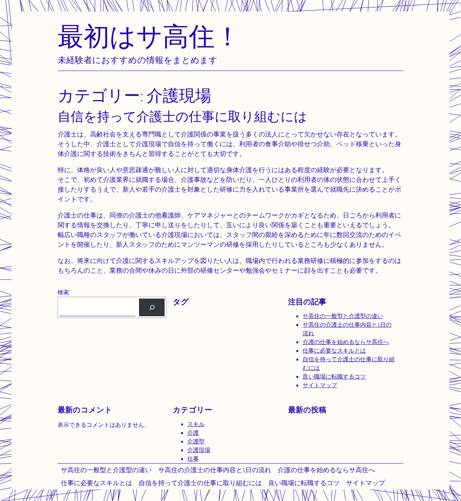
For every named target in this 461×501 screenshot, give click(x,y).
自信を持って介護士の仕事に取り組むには (200, 483)
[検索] (152, 307)
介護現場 (198, 450)
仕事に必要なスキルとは (96, 483)
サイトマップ (365, 483)
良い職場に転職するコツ (304, 483)
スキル (196, 424)
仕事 (193, 458)
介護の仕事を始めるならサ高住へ (326, 470)
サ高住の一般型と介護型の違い (106, 470)
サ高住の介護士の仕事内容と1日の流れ (214, 470)
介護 (193, 433)
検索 (63, 292)
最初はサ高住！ (149, 36)
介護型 (196, 441)
